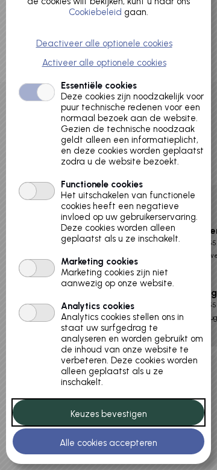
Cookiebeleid (95, 12)
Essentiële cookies (99, 85)
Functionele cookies (102, 184)
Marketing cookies (99, 261)
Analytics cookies (97, 306)
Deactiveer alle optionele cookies (104, 43)
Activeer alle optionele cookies (104, 62)
